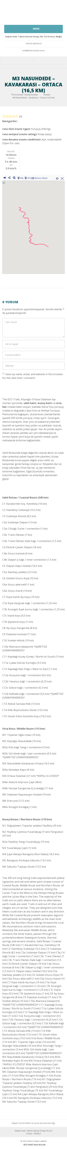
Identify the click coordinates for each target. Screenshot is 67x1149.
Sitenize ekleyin (41, 178)
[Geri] (4, 178)
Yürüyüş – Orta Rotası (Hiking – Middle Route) (29, 123)
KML (22, 178)
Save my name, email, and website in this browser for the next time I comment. (32, 376)
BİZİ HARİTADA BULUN (34, 1144)
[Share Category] (14, 178)
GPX (29, 178)
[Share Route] (9, 178)
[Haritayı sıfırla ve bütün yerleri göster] (57, 178)
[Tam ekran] (62, 178)
